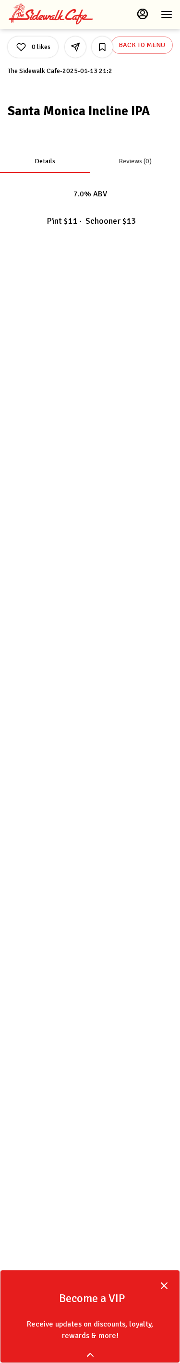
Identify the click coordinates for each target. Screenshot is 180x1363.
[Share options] (75, 47)
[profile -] (142, 14)
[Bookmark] (102, 47)
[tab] (45, 161)
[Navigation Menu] (166, 14)
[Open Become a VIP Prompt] (90, 1355)
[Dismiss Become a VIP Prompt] (164, 1285)
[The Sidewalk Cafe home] (51, 14)
